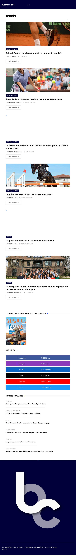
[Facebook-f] (69, 547)
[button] (28, 4)
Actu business (11, 449)
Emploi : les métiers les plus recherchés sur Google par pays (28, 423)
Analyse (8, 420)
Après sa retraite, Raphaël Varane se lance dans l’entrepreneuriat (29, 451)
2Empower (45, 547)
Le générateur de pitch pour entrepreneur (21, 442)
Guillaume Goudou (14, 102)
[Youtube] (73, 547)
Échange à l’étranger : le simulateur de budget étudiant (26, 404)
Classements (10, 430)
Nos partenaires (18, 547)
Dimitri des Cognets (15, 151)
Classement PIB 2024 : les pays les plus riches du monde (26, 432)
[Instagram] (69, 548)
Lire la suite (12, 61)
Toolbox (9, 401)
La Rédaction (13, 197)
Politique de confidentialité (33, 547)
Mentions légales (7, 547)
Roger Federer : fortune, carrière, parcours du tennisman (34, 99)
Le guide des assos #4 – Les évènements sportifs (30, 240)
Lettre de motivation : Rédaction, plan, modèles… (23, 413)
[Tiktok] (65, 548)
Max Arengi (12, 56)
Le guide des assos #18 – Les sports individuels (29, 194)
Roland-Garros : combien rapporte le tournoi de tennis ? (33, 53)
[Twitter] (65, 547)
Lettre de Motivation (13, 410)
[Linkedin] (73, 548)
